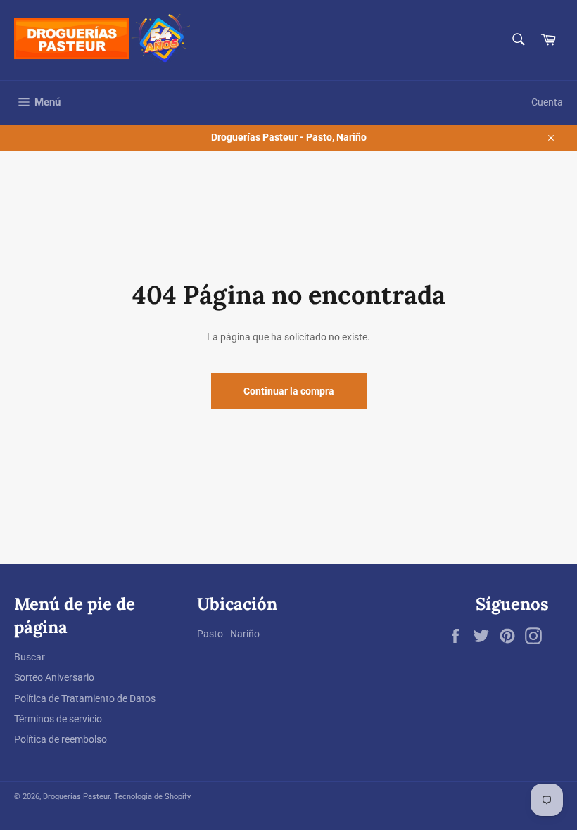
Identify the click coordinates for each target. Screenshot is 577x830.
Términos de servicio (58, 718)
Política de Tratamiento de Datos (85, 698)
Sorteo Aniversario (54, 677)
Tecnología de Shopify (152, 796)
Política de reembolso (60, 739)
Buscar (29, 657)
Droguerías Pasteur (76, 796)
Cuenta (547, 102)
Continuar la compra (288, 391)
